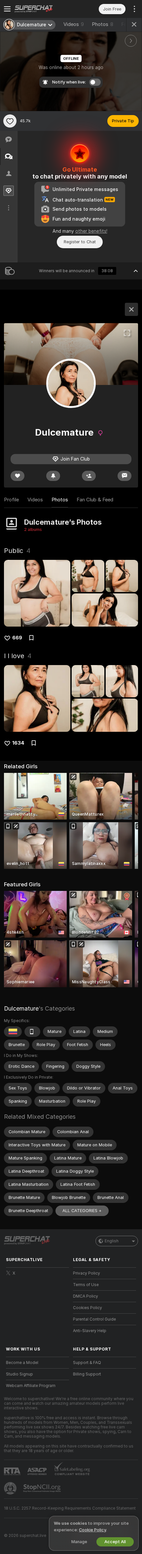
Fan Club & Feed (95, 500)
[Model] (131, 309)
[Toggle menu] (7, 9)
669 (17, 638)
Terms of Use (86, 1284)
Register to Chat (80, 241)
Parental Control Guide (94, 1319)
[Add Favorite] (10, 121)
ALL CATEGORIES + (82, 1210)
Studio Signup (19, 1374)
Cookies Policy (87, 1307)
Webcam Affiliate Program (30, 1385)
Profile (11, 500)
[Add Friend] (89, 476)
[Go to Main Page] (43, 9)
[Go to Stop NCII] (42, 1488)
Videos (73, 24)
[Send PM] (124, 476)
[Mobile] (32, 1031)
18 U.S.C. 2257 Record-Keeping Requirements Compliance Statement (70, 1508)
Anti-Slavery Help (89, 1330)
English (112, 1241)
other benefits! (91, 231)
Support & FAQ (87, 1362)
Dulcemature (21, 1008)
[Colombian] (13, 1031)
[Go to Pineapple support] (11, 1488)
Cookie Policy (92, 1529)
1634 (18, 743)
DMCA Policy (85, 1296)
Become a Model (22, 1362)
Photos (102, 24)
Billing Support (87, 1374)
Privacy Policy (86, 1273)
